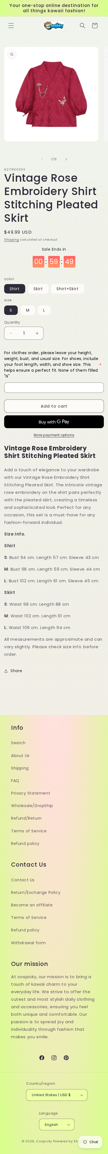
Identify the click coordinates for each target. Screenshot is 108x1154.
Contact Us (23, 880)
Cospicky (44, 1141)
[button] (11, 25)
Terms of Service (29, 831)
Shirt (15, 289)
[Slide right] (66, 159)
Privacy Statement (30, 793)
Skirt (38, 289)
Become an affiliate (32, 905)
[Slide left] (42, 159)
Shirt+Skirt (67, 289)
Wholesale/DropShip (32, 805)
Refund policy (25, 843)
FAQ (15, 780)
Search (18, 743)
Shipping (11, 240)
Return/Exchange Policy (35, 892)
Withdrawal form (28, 943)
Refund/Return (26, 818)
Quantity (12, 322)
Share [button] (16, 671)
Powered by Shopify (70, 1141)
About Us (20, 755)
